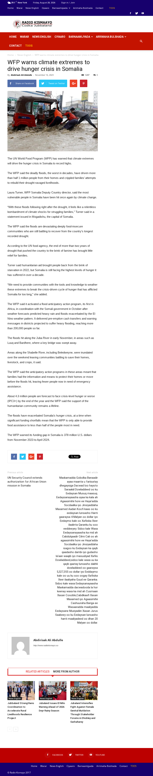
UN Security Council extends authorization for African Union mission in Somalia (26, 481)
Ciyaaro (45, 8)
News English (32, 8)
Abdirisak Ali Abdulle (21, 74)
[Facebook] (130, 13)
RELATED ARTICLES (37, 671)
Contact (99, 8)
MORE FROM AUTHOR (66, 671)
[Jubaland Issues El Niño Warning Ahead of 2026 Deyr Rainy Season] (52, 690)
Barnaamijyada (60, 8)
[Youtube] (143, 13)
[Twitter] (136, 13)
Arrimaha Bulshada (83, 8)
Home (10, 8)
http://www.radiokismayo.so (45, 645)
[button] (141, 41)
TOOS (112, 8)
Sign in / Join (68, 2)
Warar (20, 8)
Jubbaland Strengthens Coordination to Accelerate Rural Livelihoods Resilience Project (20, 710)
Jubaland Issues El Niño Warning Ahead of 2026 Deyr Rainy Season (52, 707)
